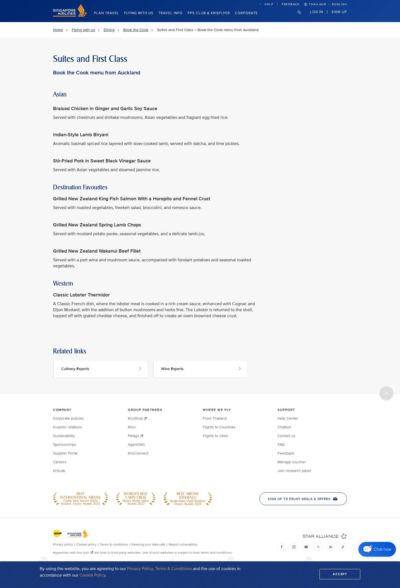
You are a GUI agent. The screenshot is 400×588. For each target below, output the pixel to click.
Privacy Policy (140, 568)
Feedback (291, 4)
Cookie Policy (92, 575)
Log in (316, 11)
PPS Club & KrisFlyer (208, 13)
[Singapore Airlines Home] (70, 15)
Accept (340, 574)
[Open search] (302, 16)
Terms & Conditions (173, 568)
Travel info (170, 13)
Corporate (246, 13)
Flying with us (138, 13)
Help (268, 4)
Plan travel (106, 13)
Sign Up (339, 11)
